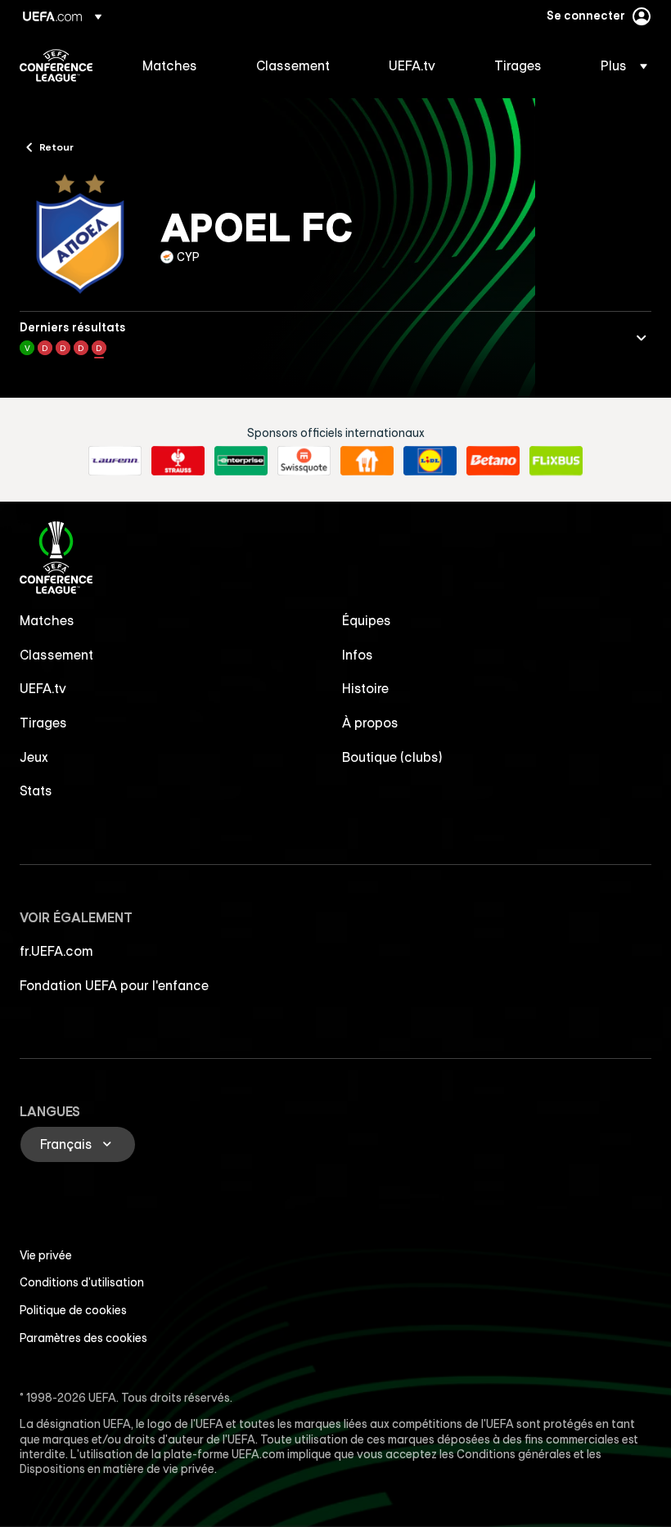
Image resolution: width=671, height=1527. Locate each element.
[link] (170, 65)
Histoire (365, 688)
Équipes (366, 620)
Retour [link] (56, 146)
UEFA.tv (43, 688)
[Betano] (493, 460)
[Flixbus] (556, 460)
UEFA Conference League (56, 65)
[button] (619, 65)
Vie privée (46, 1255)
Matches (47, 620)
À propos (370, 722)
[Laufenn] (115, 460)
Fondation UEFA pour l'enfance (114, 985)
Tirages (43, 722)
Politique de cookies (73, 1310)
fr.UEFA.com (56, 951)
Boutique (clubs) (392, 757)
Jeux (34, 757)
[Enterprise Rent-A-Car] (241, 460)
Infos (357, 654)
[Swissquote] (304, 460)
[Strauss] (178, 460)
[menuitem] (179, 65)
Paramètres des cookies (83, 1338)
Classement (56, 654)
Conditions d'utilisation (82, 1282)
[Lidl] (430, 460)
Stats (36, 790)
